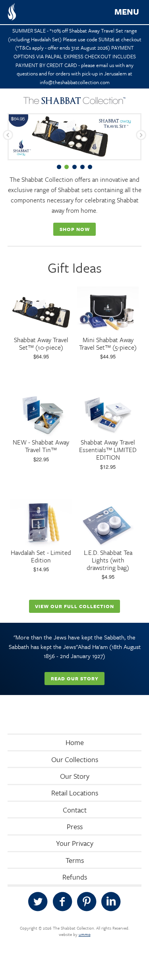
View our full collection (74, 606)
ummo (85, 934)
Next (141, 135)
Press (75, 826)
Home (75, 742)
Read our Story (75, 678)
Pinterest (87, 902)
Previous (8, 135)
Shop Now (75, 229)
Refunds (74, 877)
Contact (75, 810)
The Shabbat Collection (12, 12)
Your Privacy (74, 843)
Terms (75, 860)
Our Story (74, 776)
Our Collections (74, 759)
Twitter (38, 902)
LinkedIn (111, 902)
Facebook (62, 902)
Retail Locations (74, 792)
